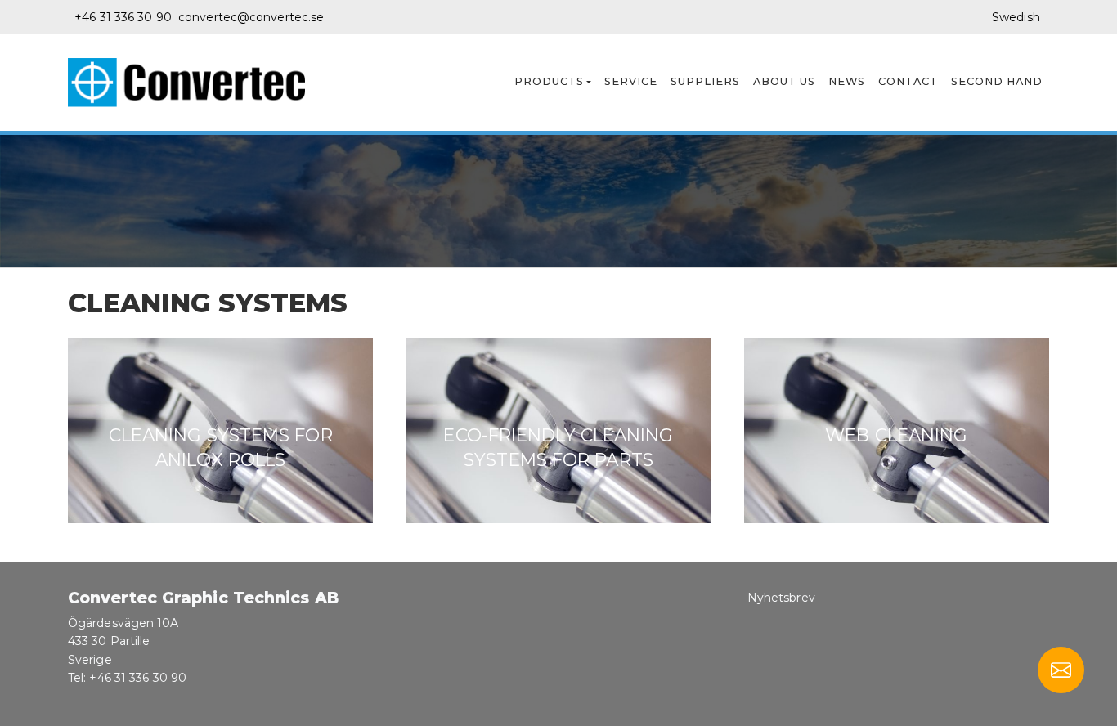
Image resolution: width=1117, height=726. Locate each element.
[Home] (193, 82)
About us (784, 81)
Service (630, 81)
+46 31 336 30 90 (123, 17)
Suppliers (705, 81)
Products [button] (549, 81)
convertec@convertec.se (251, 17)
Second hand (997, 81)
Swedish (1016, 17)
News (846, 81)
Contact (908, 81)
